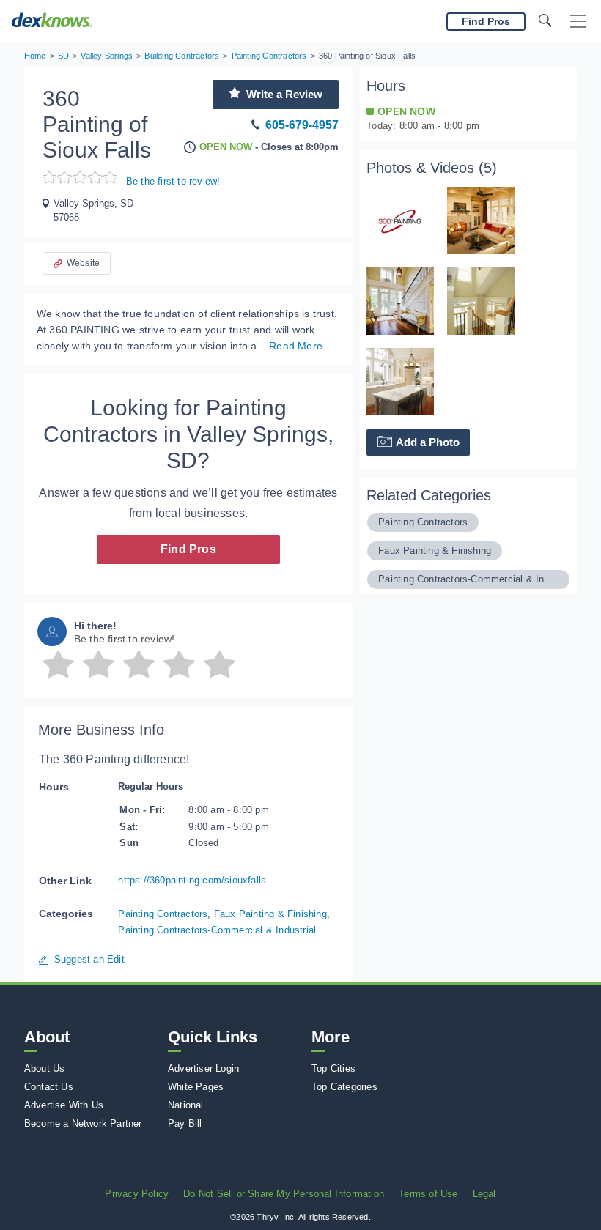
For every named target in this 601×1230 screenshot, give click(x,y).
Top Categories (344, 1086)
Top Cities (333, 1068)
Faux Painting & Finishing (270, 913)
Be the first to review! (173, 181)
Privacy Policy (137, 1193)
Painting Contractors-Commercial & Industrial (217, 930)
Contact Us (48, 1086)
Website (83, 263)
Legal (484, 1193)
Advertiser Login (203, 1068)
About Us (44, 1068)
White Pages (196, 1086)
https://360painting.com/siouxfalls (192, 880)
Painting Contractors (162, 913)
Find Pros (188, 549)
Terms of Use (428, 1193)
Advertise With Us (63, 1105)
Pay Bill (185, 1123)
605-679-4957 (302, 125)
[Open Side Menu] (578, 22)
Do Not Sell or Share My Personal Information (283, 1193)
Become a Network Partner (83, 1123)
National (186, 1105)
